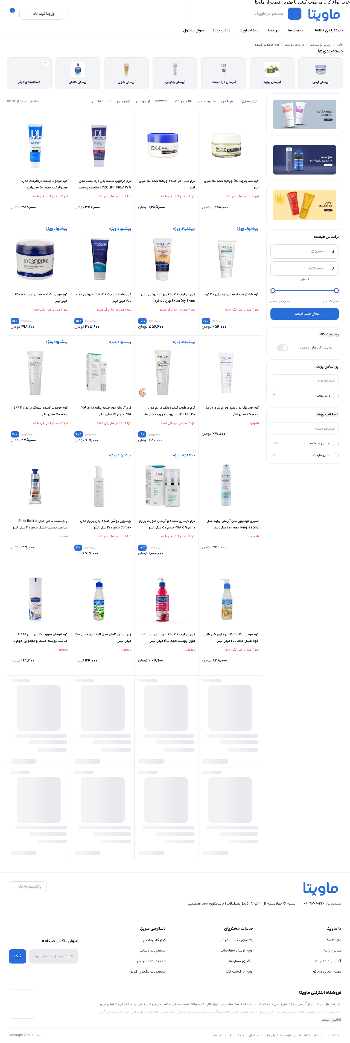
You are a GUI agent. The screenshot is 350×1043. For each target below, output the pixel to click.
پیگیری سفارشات (240, 961)
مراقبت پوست (294, 45)
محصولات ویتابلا (153, 950)
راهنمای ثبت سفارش (236, 940)
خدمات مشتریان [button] (238, 928)
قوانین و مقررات (328, 961)
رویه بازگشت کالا (239, 971)
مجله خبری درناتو (327, 971)
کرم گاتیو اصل (154, 940)
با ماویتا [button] (333, 928)
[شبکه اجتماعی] (74, 928)
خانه (340, 45)
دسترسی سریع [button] (153, 928)
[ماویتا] (324, 15)
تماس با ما (332, 950)
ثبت (17, 956)
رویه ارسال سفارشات (237, 950)
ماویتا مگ (333, 940)
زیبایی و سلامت (320, 45)
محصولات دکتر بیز (151, 961)
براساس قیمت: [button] (326, 237)
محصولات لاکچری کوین (147, 971)
